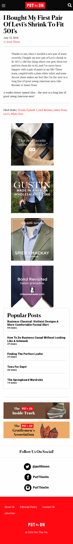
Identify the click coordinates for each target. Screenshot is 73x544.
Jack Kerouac (45, 110)
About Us (9, 507)
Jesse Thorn (13, 41)
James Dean (60, 110)
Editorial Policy (28, 507)
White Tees (17, 114)
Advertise (9, 513)
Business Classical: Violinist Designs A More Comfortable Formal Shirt (32, 323)
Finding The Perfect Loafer (25, 354)
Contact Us (48, 507)
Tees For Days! (17, 366)
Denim (21, 110)
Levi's (6, 114)
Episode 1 (31, 110)
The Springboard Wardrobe (25, 379)
